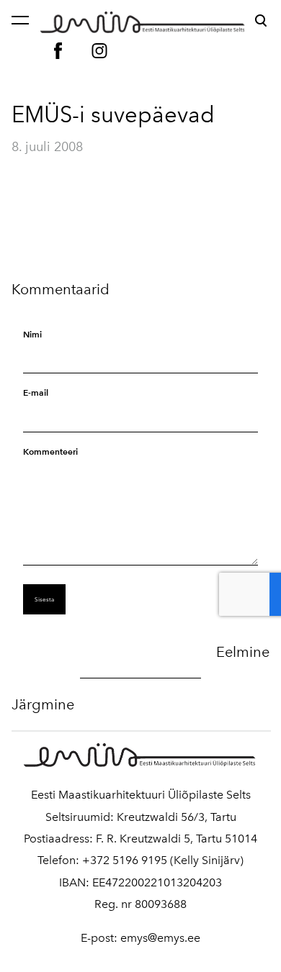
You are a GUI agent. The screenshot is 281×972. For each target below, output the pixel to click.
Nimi (32, 334)
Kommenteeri (50, 451)
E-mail (35, 392)
